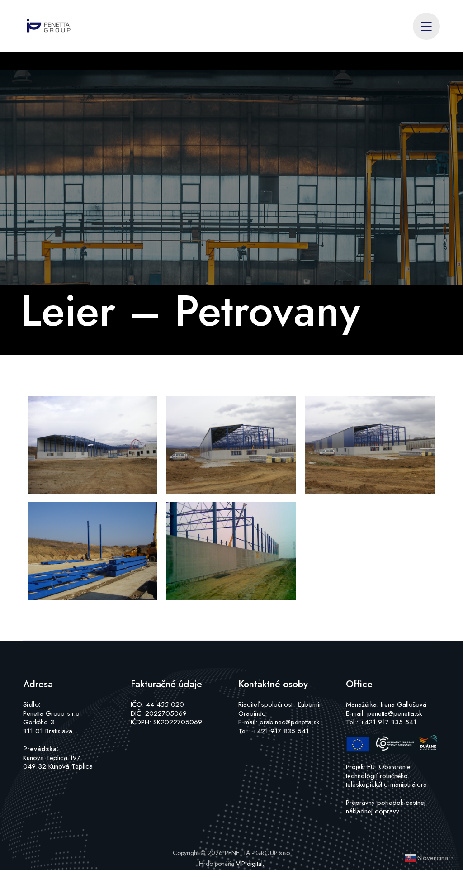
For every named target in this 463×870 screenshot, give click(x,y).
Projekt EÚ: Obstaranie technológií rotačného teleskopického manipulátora (386, 775)
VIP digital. (250, 863)
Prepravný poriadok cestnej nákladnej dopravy (385, 807)
